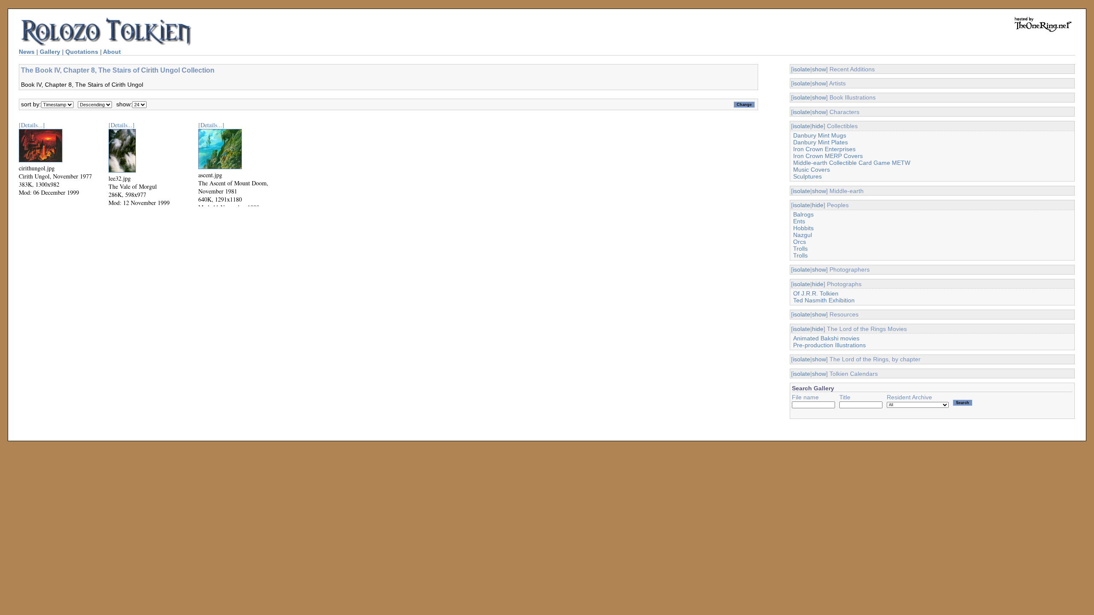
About (112, 51)
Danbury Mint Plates (820, 142)
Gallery (50, 51)
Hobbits (803, 228)
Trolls (800, 248)
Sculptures (807, 176)
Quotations (81, 51)
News (27, 51)
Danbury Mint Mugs (819, 135)
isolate (801, 69)
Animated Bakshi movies (826, 338)
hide (817, 126)
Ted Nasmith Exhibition (824, 300)
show (819, 69)
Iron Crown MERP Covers (828, 155)
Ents (799, 221)
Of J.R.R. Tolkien (815, 293)
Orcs (799, 241)
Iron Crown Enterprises (824, 149)
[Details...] (32, 125)
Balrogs (803, 214)
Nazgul (802, 234)
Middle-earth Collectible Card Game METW (851, 162)
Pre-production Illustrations (829, 345)
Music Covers (811, 169)
